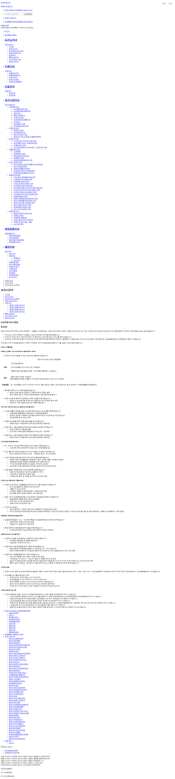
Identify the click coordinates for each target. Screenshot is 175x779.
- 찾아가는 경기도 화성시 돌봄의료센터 (27, 137)
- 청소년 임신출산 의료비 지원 (24, 203)
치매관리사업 (14, 211)
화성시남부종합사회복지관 (18, 705)
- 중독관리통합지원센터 (21, 169)
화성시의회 (13, 696)
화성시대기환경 (14, 649)
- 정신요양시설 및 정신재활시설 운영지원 (28, 164)
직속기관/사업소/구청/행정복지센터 (17, 611)
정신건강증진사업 (15, 162)
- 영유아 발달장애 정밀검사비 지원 (25, 198)
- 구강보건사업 (18, 117)
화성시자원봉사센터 (16, 692)
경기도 (11, 743)
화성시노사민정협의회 (17, 726)
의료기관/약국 (14, 266)
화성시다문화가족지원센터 (18, 677)
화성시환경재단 (14, 643)
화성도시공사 (14, 685)
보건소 (11, 615)
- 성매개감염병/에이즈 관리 (23, 160)
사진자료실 (13, 271)
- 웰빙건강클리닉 (19, 115)
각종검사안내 (14, 73)
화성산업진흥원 (14, 641)
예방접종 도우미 (15, 242)
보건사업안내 (12, 100)
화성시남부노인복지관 (17, 700)
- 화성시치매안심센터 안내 (22, 213)
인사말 (11, 47)
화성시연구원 (14, 736)
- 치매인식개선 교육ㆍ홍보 (22, 222)
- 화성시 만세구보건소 (17, 305)
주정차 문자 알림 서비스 (17, 673)
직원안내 (12, 55)
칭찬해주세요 (14, 275)
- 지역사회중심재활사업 (21, 119)
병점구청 (12, 628)
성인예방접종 (14, 238)
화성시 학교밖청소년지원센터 (19, 653)
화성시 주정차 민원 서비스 (18, 711)
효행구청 (12, 626)
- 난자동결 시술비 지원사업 (23, 186)
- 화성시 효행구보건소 (17, 307)
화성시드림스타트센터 (17, 687)
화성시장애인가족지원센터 (18, 664)
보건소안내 (11, 40)
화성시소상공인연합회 (17, 730)
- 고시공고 (16, 260)
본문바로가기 (6, 2)
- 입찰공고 (16, 258)
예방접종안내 (12, 229)
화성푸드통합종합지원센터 (18, 734)
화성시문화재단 (14, 666)
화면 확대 (174, 4)
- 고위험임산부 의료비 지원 (23, 179)
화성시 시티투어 (15, 679)
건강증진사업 (14, 107)
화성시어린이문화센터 (17, 739)
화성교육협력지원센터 (17, 681)
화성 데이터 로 (14, 662)
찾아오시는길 (14, 61)
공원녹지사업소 (14, 619)
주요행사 (12, 273)
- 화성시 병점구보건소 (17, 309)
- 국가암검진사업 (19, 132)
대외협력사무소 (14, 621)
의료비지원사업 (14, 175)
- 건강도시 (16, 122)
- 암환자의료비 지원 (20, 196)
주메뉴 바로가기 (7, 6)
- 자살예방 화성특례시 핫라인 (23, 173)
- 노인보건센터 (18, 224)
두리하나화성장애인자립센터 (19, 645)
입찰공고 (12, 256)
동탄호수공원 (14, 651)
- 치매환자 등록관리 (20, 218)
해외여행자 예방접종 (16, 240)
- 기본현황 (16, 151)
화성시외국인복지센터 (17, 698)
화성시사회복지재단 (16, 638)
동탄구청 (12, 630)
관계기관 (8, 741)
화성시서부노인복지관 (17, 658)
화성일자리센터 (14, 717)
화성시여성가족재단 (16, 724)
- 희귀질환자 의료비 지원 (22, 207)
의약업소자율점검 (15, 82)
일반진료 (12, 93)
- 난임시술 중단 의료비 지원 (23, 183)
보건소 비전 (13, 49)
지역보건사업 (14, 128)
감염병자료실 (14, 262)
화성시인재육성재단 (16, 694)
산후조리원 (13, 268)
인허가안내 (13, 77)
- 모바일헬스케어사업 (20, 126)
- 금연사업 (16, 113)
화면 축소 (167, 4)
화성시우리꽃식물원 (16, 707)
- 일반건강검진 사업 (20, 134)
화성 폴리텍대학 (15, 728)
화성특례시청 (10, 22)
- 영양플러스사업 (19, 124)
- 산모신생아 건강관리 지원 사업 (24, 141)
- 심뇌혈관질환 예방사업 (21, 111)
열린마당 (10, 247)
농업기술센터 (14, 613)
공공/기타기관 (10, 636)
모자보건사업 (14, 139)
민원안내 (10, 66)
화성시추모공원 (14, 702)
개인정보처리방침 (11, 750)
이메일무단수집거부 (12, 753)
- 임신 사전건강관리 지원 (22, 209)
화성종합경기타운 (15, 683)
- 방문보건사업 (18, 130)
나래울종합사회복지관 (17, 675)
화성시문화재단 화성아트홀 (19, 713)
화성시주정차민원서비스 (18, 660)
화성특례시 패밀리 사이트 (14, 634)
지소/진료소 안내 (15, 59)
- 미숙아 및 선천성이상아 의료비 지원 (26, 190)
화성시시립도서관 (15, 709)
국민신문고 (13, 277)
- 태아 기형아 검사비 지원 (22, 205)
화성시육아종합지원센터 (18, 690)
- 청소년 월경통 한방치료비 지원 (24, 201)
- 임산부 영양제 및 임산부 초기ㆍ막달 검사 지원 (30, 147)
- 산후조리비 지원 (19, 145)
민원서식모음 (14, 79)
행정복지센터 (14, 632)
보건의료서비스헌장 (16, 51)
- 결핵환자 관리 (18, 158)
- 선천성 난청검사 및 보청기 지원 (25, 192)
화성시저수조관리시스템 (18, 647)
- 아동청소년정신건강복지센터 (24, 171)
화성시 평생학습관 (15, 719)
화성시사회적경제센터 (17, 722)
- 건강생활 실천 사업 (20, 109)
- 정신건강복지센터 (20, 166)
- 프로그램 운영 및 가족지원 (23, 220)
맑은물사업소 (14, 617)
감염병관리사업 (14, 149)
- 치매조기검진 (18, 215)
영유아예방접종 (14, 236)
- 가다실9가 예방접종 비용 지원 (24, 177)
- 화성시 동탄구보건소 (17, 311)
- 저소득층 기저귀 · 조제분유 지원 (25, 143)
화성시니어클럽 (14, 732)
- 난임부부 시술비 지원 (21, 181)
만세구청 (12, 623)
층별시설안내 (14, 57)
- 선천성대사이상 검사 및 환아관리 (25, 194)
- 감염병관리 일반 (19, 154)
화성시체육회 (14, 715)
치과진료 (12, 95)
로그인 (13, 18)
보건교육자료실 (14, 264)
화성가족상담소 (14, 670)
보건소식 (12, 253)
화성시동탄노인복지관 (17, 655)
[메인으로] (18, 10)
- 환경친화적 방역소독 (21, 156)
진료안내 (10, 86)
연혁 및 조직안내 (15, 53)
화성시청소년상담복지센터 (18, 668)
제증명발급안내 (14, 75)
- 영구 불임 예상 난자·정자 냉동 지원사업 (27, 188)
